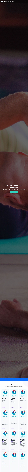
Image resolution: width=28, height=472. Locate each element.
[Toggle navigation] (26, 1)
